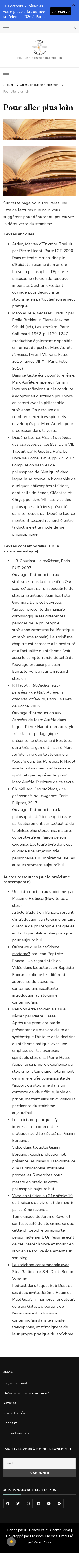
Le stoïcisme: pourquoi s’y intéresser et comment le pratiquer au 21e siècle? (35, 1126)
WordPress (42, 1542)
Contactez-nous (16, 1433)
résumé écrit (62, 1237)
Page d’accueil (15, 1383)
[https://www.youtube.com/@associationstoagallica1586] (49, 1503)
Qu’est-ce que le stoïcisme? (26, 1393)
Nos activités (14, 1413)
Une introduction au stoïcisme (39, 891)
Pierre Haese (58, 1057)
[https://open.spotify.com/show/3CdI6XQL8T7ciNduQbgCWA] (59, 1503)
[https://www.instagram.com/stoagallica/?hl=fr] (28, 1503)
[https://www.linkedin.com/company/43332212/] (38, 1503)
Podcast (10, 1423)
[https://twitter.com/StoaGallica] (18, 1503)
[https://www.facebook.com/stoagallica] (7, 1503)
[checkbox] (11, 1541)
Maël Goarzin (24, 1299)
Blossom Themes (43, 1536)
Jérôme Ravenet (55, 1216)
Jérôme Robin (54, 1292)
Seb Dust (58, 1285)
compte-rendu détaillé (47, 657)
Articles (9, 1403)
